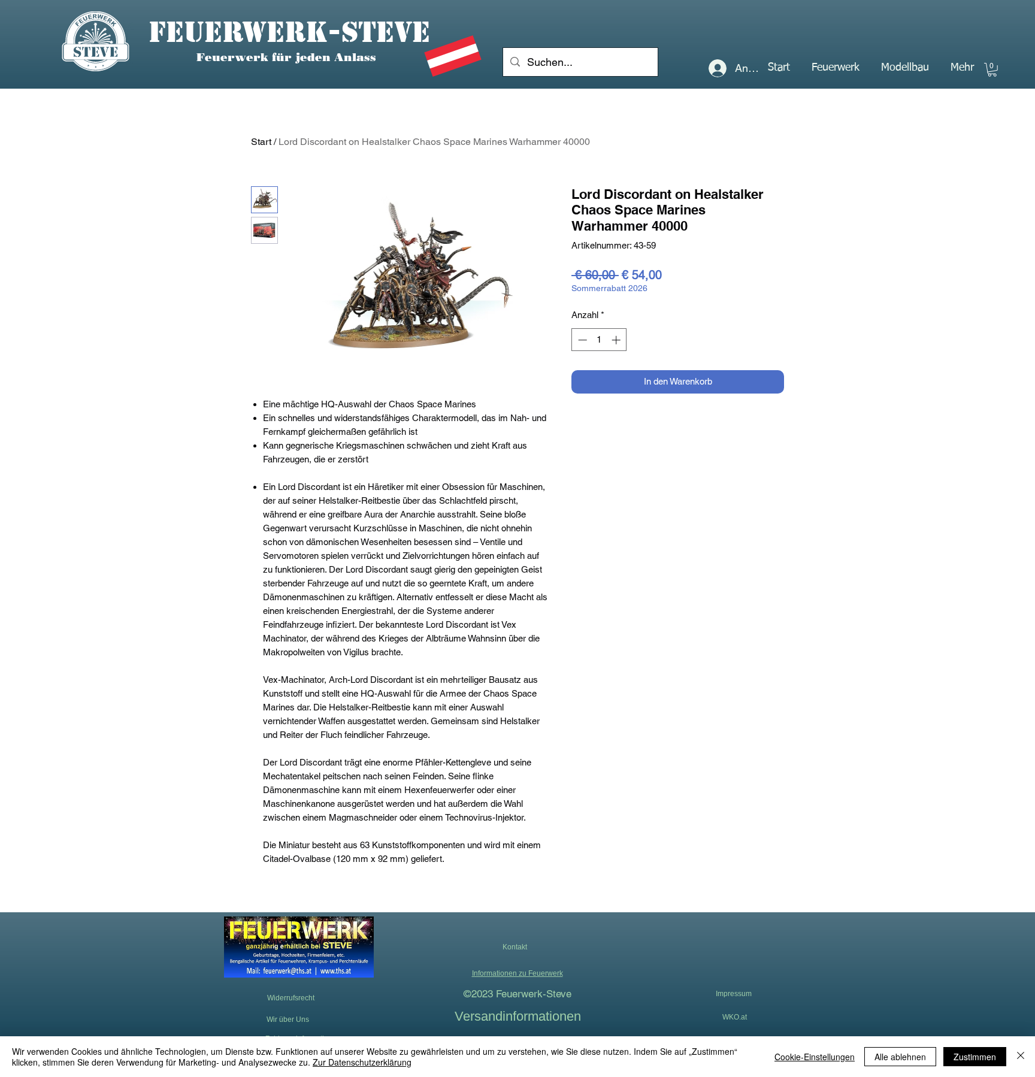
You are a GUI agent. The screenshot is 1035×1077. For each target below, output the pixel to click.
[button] (835, 68)
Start (261, 141)
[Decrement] (581, 340)
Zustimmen (975, 1057)
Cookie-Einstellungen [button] (814, 1057)
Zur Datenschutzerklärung (362, 1062)
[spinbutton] (599, 340)
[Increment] (617, 340)
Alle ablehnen (900, 1057)
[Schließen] (1020, 1056)
